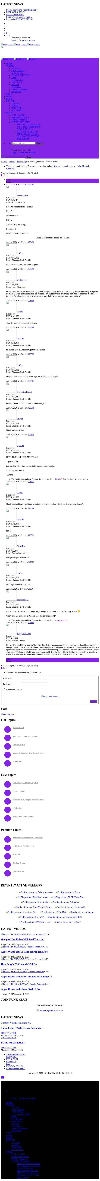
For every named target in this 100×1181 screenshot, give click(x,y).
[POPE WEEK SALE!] (8, 1038)
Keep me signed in (14, 689)
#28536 (30, 589)
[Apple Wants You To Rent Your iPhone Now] (22, 947)
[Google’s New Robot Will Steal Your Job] (22, 934)
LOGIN (14, 106)
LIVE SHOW (17, 73)
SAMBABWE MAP (20, 117)
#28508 (31, 408)
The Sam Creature (19, 863)
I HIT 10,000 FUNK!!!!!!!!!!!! (23, 846)
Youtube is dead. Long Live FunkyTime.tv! (28, 753)
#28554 (31, 622)
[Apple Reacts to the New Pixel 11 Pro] (23, 984)
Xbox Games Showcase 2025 (23, 817)
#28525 (31, 562)
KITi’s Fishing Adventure (27, 134)
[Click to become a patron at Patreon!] (50, 1010)
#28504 (31, 381)
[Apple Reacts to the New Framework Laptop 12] (22, 972)
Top (2, 1077)
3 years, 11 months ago (63, 166)
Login (13, 40)
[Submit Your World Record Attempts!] (16, 1023)
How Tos (15, 84)
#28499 (31, 327)
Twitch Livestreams (19, 89)
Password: (7, 684)
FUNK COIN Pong (25, 129)
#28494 (31, 184)
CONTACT (11, 1061)
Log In (93, 702)
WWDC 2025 (18, 762)
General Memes (18, 871)
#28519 (31, 508)
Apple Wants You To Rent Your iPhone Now (24, 951)
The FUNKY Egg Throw (27, 131)
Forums (12, 162)
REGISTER (16, 108)
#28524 (31, 535)
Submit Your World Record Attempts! (21, 10)
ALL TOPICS (17, 110)
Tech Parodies (17, 80)
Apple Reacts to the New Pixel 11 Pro (20, 989)
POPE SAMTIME (8, 1033)
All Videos (15, 68)
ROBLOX (16, 855)
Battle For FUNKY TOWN (28, 136)
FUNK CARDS (18, 115)
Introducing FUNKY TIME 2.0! (19, 19)
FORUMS (10, 101)
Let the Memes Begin (15, 14)
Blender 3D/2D (18, 728)
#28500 (31, 354)
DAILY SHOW (17, 70)
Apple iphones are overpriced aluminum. (28, 838)
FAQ (8, 1064)
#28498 (31, 300)
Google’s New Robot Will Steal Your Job (22, 939)
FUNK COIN (12, 1059)
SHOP (9, 94)
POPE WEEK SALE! (15, 12)
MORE (9, 113)
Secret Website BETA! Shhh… (19, 17)
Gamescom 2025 (19, 745)
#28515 (31, 435)
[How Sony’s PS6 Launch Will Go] (22, 959)
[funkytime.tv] (20, 44)
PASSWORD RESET (15, 1068)
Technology (22, 162)
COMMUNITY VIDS (20, 75)
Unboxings (16, 87)
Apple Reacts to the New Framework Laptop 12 (26, 976)
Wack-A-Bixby (23, 138)
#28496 (31, 242)
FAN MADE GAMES (20, 122)
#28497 (31, 269)
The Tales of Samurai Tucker (28, 127)
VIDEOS (10, 66)
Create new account (27, 40)
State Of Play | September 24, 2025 (25, 736)
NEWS (9, 96)
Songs (14, 77)
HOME (9, 63)
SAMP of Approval (19, 120)
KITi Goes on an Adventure (28, 124)
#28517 (31, 481)
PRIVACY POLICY (14, 1066)
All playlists (16, 92)
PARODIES (16, 82)
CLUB (9, 99)
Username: (7, 678)
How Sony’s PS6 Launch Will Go (19, 964)
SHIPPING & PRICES (16, 1054)
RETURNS (11, 1057)
